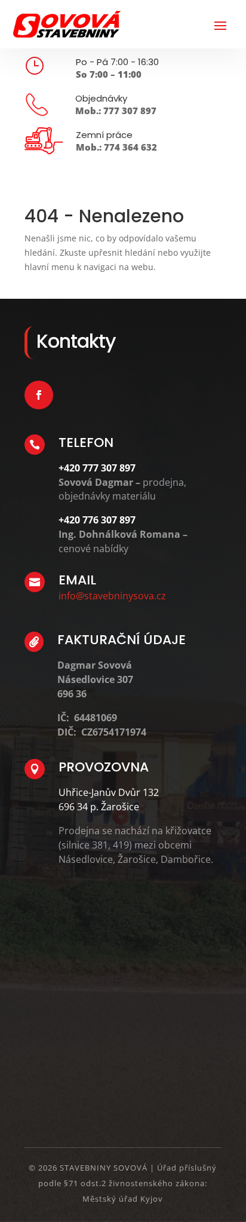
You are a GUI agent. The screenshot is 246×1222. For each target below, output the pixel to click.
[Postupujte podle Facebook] (38, 395)
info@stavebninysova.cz (112, 595)
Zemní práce (104, 134)
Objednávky (101, 98)
